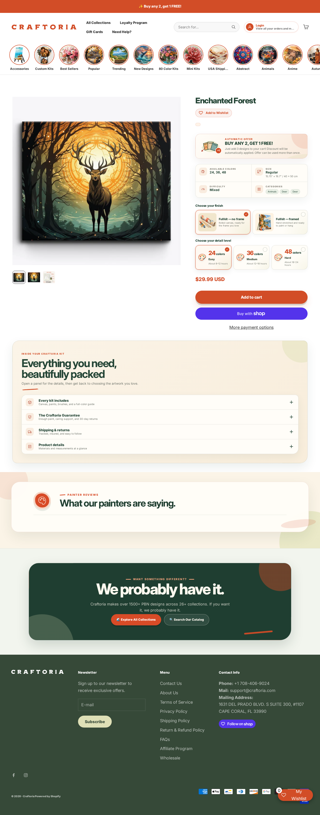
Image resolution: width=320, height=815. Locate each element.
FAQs (165, 739)
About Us (169, 692)
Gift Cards (94, 32)
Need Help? (121, 32)
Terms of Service (176, 702)
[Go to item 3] (49, 277)
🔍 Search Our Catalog (186, 619)
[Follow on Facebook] (13, 775)
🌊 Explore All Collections (136, 619)
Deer (284, 191)
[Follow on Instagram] (25, 775)
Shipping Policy (175, 720)
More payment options (251, 327)
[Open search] (233, 27)
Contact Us (171, 683)
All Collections (98, 22)
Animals (272, 191)
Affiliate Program (176, 748)
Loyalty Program (133, 22)
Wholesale (170, 757)
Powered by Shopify (48, 796)
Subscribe (95, 721)
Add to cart (251, 297)
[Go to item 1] (19, 277)
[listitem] (19, 58)
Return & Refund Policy (182, 730)
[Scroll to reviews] (198, 124)
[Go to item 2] (34, 277)
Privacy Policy (173, 711)
